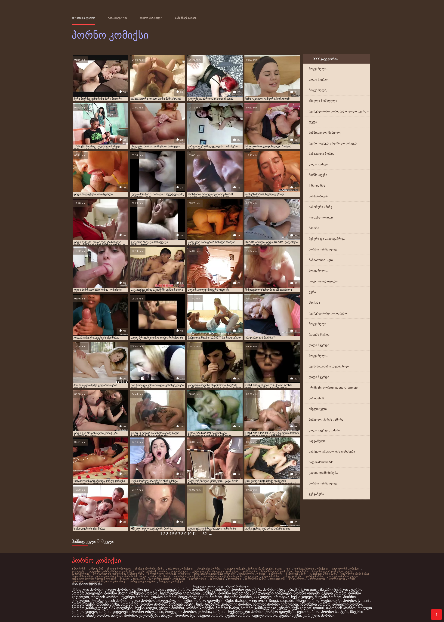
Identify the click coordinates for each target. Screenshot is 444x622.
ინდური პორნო (174, 615)
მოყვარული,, (318, 69)
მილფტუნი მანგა (255, 578)
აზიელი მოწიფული (323, 100)
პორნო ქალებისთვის (210, 589)
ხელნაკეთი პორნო (206, 615)
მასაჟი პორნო (307, 601)
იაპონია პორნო (212, 612)
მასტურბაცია (318, 196)
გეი (288, 568)
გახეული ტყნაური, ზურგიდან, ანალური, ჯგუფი (253, 568)
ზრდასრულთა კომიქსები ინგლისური (284, 571)
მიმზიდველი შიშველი (325, 132)
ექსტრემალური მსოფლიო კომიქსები (215, 571)
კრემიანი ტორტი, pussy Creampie (333, 387)
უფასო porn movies (148, 589)
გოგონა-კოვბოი (321, 217)
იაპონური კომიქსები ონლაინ (223, 576)
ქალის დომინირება (323, 472)
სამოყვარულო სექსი (174, 601)
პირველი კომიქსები (171, 581)
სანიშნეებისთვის (186, 17)
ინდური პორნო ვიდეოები (275, 604)
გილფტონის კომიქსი (345, 568)
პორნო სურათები (234, 593)
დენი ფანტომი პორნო (153, 571)
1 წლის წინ (317, 185)
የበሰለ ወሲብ (258, 601)
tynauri (364, 601)
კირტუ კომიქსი (292, 576)
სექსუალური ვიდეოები (180, 593)
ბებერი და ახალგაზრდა (327, 238)
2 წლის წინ (96, 568)
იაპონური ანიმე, (321, 207)
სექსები (209, 593)
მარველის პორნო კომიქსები (167, 578)
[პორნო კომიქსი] (436, 614)
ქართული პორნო (87, 589)
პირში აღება (318, 175)
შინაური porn (306, 589)
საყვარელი (317, 441)
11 (194, 534)
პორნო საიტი (227, 608)
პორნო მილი (115, 593)
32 (205, 534)
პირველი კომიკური (142, 581)
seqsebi (286, 601)
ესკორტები (149, 615)
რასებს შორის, (319, 334)
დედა (313, 122)
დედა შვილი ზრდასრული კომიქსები (112, 571)
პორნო (216, 597)
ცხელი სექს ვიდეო (295, 608)
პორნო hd (130, 604)
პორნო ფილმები (246, 589)
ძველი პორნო (333, 593)
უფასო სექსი (290, 615)
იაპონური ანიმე (296, 573)
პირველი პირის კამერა (326, 419)
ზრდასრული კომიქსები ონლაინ (214, 573)
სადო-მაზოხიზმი (321, 462)
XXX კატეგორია (117, 17)
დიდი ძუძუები (319, 164)
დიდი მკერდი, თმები (324, 430)
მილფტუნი (234, 578)
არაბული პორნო (347, 604)
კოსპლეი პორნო (236, 604)
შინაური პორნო (238, 597)
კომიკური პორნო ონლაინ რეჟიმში (94, 578)
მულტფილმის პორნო (110, 601)
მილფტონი (217, 578)
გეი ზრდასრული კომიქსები (311, 568)
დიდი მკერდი (319, 79)
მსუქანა (314, 302)
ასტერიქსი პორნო (208, 568)
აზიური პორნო (124, 615)
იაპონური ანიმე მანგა (324, 573)
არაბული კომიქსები (180, 568)
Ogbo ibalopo (236, 601)
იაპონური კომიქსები (187, 576)
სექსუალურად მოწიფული (328, 313)
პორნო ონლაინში (147, 612)
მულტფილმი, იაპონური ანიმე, (107, 581)
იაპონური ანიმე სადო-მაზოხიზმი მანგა (121, 576)
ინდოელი (251, 576)
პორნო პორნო (153, 604)
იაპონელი (275, 573)
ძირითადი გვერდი (83, 17)
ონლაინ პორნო (105, 597)
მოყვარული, (318, 90)
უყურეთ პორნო (135, 597)
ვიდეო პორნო (117, 589)
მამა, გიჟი (139, 578)
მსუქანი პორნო (328, 597)
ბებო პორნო (308, 612)
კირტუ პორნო (315, 576)
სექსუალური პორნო (246, 612)
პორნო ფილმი (306, 593)
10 (189, 534)
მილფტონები (197, 578)
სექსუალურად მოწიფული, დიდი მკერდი (339, 111)
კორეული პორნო (318, 615)
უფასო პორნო (163, 597)
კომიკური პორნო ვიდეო (342, 576)
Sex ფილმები (121, 608)
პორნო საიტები (334, 612)
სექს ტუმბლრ (207, 604)
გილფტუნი (78, 571)
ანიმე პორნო (97, 615)
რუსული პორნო (143, 593)
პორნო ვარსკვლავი (323, 249)
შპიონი (314, 228)
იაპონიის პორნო (341, 608)
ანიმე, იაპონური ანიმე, (149, 568)
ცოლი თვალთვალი (323, 281)
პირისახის (316, 398)
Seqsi (273, 601)
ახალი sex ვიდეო (151, 17)
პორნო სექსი (83, 604)
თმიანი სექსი (107, 604)
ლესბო (124, 578)
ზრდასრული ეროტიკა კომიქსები (169, 573)
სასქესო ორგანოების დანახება (332, 451)
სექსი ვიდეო (302, 597)
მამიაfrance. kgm (321, 260)
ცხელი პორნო (171, 608)
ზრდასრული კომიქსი (251, 573)
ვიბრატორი (250, 571)
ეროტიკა (281, 597)
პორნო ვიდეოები (114, 612)
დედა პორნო (178, 589)
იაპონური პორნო (315, 604)
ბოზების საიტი (181, 604)
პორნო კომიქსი (200, 608)
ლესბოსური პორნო (338, 601)
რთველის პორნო (180, 612)
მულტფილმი (317, 578)
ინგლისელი (318, 409)
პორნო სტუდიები (278, 589)
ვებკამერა (316, 494)
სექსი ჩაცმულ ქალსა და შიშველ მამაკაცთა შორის (333, 148)
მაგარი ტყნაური (334, 589)
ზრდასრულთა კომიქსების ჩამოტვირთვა (119, 573)
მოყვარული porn (193, 597)
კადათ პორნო (271, 576)
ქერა (312, 292)
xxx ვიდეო (263, 597)
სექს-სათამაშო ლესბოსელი (329, 366)
